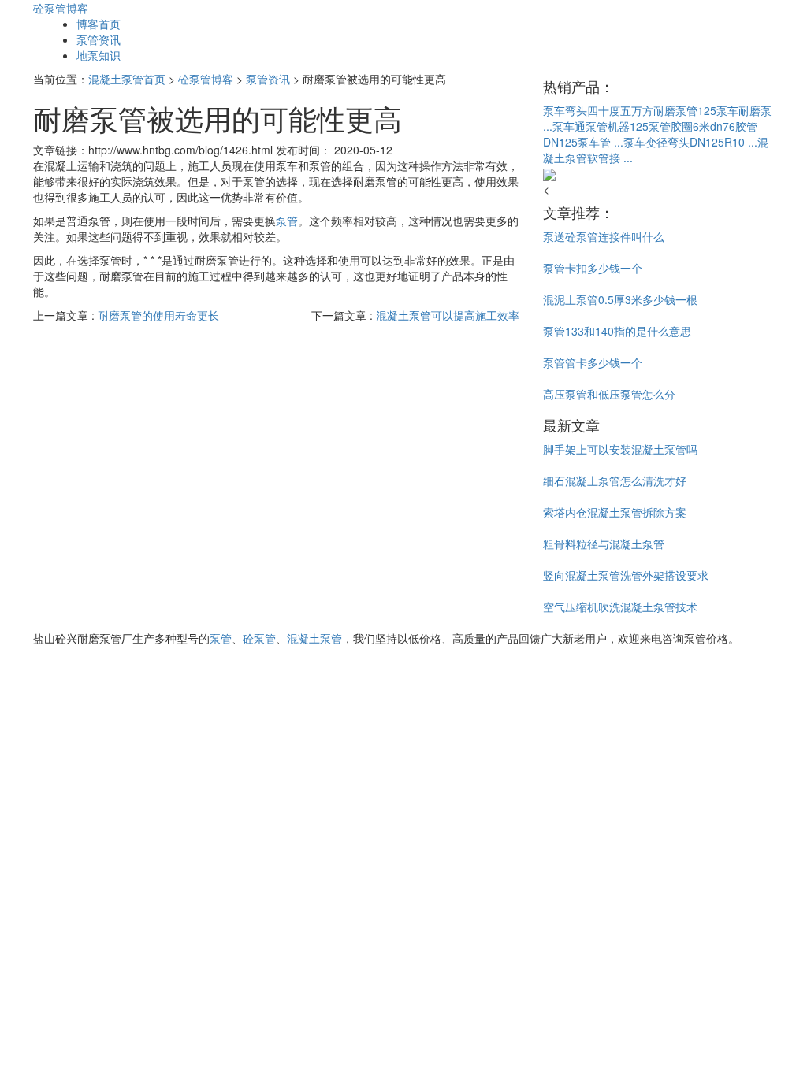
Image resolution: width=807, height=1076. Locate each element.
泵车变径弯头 (656, 142)
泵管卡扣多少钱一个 (592, 268)
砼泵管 (259, 638)
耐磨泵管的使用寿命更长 (158, 315)
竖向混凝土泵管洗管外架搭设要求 (625, 575)
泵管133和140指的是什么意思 (617, 331)
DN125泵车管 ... (583, 142)
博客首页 (98, 24)
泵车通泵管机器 (591, 126)
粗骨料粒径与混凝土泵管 (603, 543)
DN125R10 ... (723, 142)
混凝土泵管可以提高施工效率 (447, 315)
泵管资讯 (98, 39)
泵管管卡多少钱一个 (592, 362)
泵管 (287, 220)
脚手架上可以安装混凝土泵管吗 (620, 449)
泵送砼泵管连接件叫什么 (603, 236)
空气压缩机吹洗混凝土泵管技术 (620, 606)
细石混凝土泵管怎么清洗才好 (614, 480)
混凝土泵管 (314, 638)
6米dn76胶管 (725, 126)
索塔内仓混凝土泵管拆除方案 (614, 512)
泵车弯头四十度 (581, 110)
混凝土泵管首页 (126, 79)
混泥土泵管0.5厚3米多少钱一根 (620, 299)
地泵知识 (98, 55)
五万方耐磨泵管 (658, 110)
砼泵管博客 (60, 8)
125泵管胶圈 (661, 126)
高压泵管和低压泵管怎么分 (609, 394)
